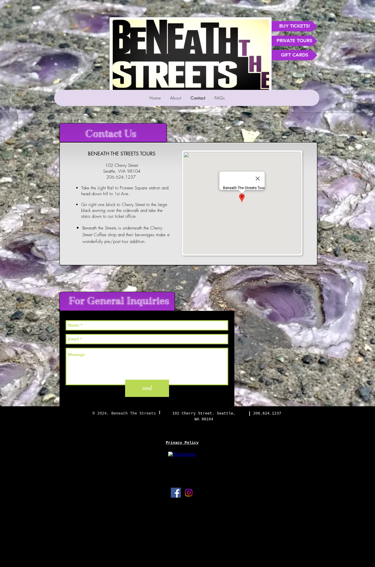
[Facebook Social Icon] (176, 493)
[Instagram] (189, 493)
